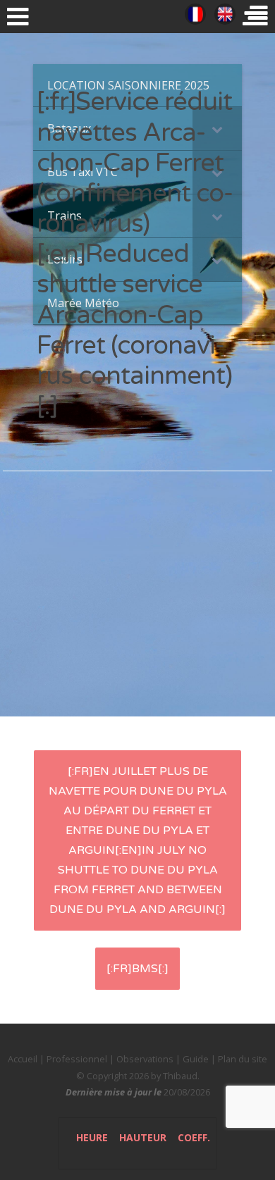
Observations (144, 1058)
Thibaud (180, 1075)
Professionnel (77, 1058)
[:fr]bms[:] (137, 969)
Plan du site (242, 1058)
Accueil (22, 1058)
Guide (196, 1058)
